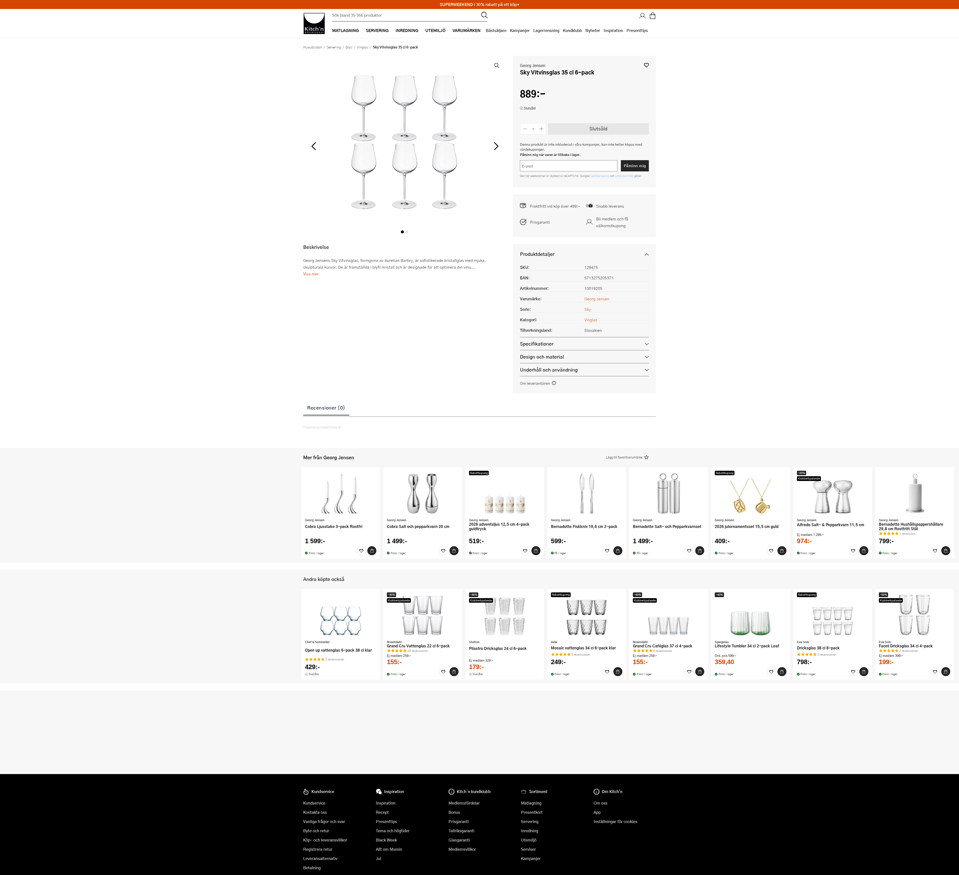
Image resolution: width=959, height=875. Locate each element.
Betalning (312, 868)
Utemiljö (528, 840)
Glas (348, 47)
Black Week (386, 840)
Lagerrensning (546, 30)
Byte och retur (316, 831)
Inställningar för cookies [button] (615, 821)
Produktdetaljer (537, 254)
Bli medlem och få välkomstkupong (612, 222)
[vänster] (313, 146)
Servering (333, 47)
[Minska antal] (524, 128)
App (597, 812)
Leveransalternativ (320, 858)
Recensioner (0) (326, 407)
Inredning (529, 831)
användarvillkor (624, 176)
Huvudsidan (312, 47)
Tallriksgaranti (461, 831)
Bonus (454, 812)
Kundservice (314, 803)
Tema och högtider (393, 831)
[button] (646, 65)
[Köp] (371, 550)
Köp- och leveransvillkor (325, 840)
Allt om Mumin (389, 849)
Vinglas (362, 47)
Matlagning (531, 803)
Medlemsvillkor (462, 849)
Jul (378, 858)
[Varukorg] (652, 16)
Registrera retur (317, 849)
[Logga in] (642, 16)
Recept (382, 812)
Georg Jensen (532, 65)
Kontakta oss (315, 812)
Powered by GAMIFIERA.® (322, 427)
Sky (587, 309)
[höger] (495, 146)
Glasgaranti (459, 840)
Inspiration (613, 30)
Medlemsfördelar (464, 803)
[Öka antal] (541, 128)
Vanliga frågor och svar (324, 821)
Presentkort (532, 812)
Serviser (528, 849)
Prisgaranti (540, 222)
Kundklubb (572, 30)
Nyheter (592, 30)
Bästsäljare (496, 30)
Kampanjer (520, 30)
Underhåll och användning (549, 369)
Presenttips (637, 30)
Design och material (542, 356)
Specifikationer (536, 343)
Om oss (600, 803)
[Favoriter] (361, 550)
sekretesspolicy (600, 176)
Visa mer (311, 274)
